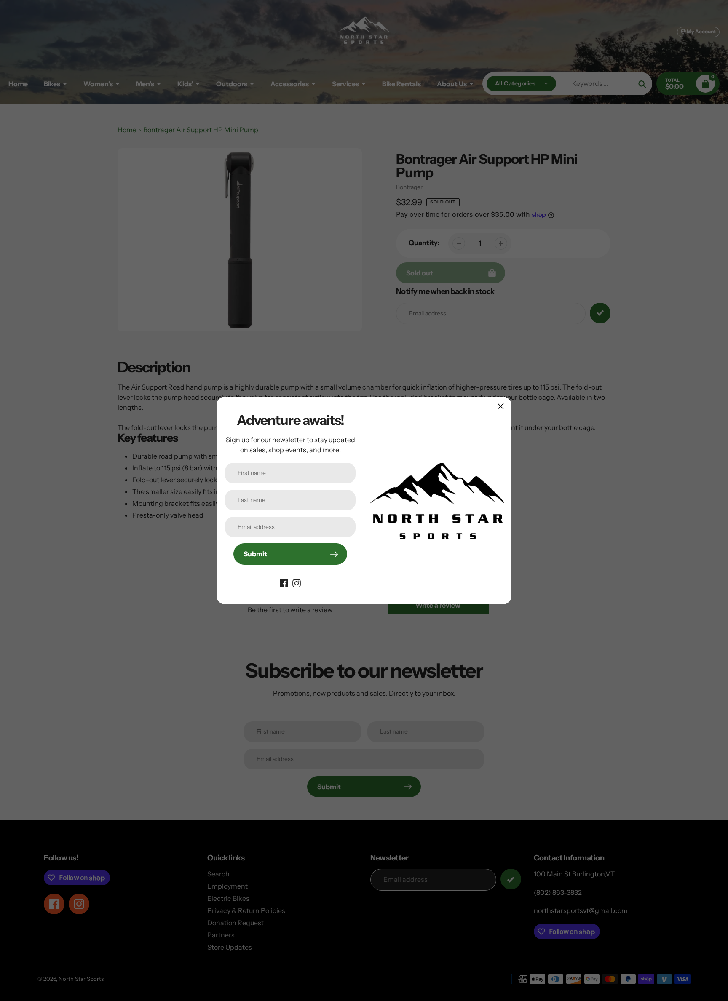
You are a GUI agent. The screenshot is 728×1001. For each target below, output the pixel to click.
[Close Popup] (500, 406)
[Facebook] (284, 582)
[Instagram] (296, 582)
